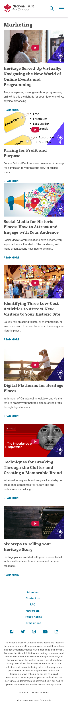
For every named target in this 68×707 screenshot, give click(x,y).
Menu (61, 9)
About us (32, 592)
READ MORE (11, 110)
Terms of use (32, 623)
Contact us (33, 598)
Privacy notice (33, 617)
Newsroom (33, 610)
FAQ (32, 604)
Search (52, 9)
